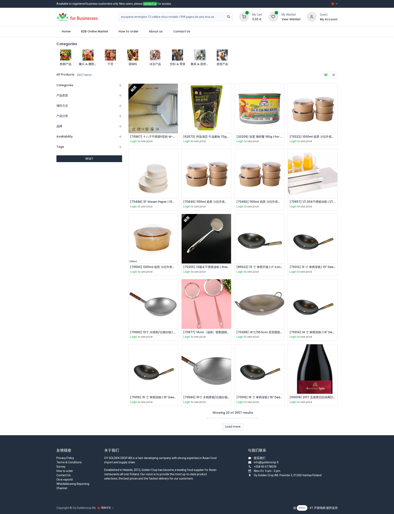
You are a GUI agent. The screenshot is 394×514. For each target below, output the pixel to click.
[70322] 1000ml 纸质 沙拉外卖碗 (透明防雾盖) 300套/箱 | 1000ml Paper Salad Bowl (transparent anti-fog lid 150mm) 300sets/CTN (313, 137)
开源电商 (319, 507)
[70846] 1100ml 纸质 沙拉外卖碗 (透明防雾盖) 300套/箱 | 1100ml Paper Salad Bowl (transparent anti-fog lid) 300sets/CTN (206, 202)
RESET (89, 159)
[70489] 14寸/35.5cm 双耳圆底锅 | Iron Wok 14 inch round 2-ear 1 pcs (259, 332)
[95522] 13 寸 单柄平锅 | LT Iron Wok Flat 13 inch (259, 267)
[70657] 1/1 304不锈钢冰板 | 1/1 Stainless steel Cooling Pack (313, 202)
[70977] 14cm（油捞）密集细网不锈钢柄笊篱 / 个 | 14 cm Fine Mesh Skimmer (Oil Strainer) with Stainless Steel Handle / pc (206, 332)
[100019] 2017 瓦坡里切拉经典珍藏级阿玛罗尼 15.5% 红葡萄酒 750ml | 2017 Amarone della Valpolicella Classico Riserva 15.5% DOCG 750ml (313, 397)
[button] (175, 99)
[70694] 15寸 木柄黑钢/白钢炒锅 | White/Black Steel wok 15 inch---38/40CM (206, 397)
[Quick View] (175, 90)
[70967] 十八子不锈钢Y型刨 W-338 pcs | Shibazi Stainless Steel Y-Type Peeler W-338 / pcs (153, 137)
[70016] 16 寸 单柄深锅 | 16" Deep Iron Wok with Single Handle (259, 397)
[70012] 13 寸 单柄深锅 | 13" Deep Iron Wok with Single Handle (313, 267)
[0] (244, 16)
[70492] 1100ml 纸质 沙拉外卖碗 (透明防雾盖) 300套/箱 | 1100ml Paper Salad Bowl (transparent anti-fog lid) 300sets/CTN (259, 202)
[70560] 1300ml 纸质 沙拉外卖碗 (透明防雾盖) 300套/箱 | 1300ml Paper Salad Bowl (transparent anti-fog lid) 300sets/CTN (153, 267)
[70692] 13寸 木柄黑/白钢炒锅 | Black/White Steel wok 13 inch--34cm (153, 332)
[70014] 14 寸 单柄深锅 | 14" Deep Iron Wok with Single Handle (313, 332)
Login (133, 141)
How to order (64, 471)
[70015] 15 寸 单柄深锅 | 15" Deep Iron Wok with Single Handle (153, 397)
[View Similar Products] (175, 108)
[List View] (334, 75)
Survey (60, 466)
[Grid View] (326, 75)
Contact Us (63, 475)
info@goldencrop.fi (266, 462)
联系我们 (259, 458)
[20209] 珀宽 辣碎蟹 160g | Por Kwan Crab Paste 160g (259, 137)
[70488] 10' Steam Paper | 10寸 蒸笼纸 (153, 202)
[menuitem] (66, 31)
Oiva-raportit (64, 479)
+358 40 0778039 (265, 466)
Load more (233, 427)
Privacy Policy (65, 458)
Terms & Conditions (69, 462)
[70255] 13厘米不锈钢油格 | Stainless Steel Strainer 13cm (206, 267)
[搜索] (228, 17)
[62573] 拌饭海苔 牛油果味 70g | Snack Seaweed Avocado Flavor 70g (206, 137)
